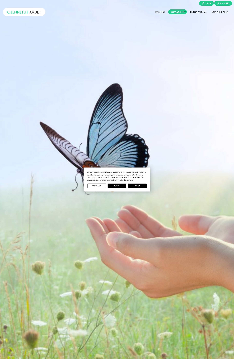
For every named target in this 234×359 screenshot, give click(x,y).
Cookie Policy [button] (136, 177)
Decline (117, 186)
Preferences (96, 186)
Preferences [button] (128, 180)
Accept (137, 186)
